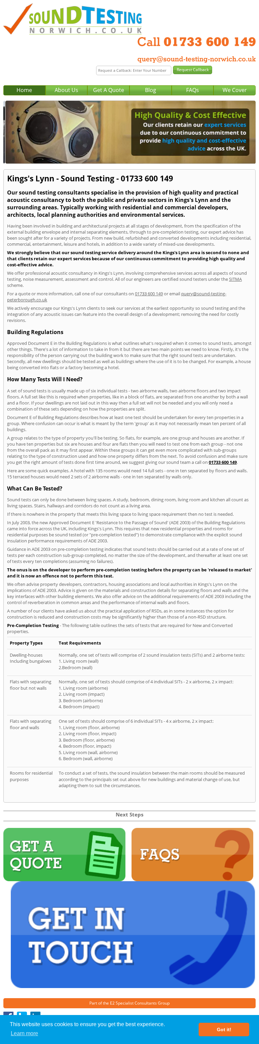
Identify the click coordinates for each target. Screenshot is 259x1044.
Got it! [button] (224, 1029)
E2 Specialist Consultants (133, 1003)
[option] (129, 132)
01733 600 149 (149, 294)
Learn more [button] (24, 1033)
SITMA (235, 279)
